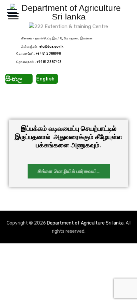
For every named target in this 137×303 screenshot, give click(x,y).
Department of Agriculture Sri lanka (85, 223)
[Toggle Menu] (12, 16)
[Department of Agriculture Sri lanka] (68, 12)
